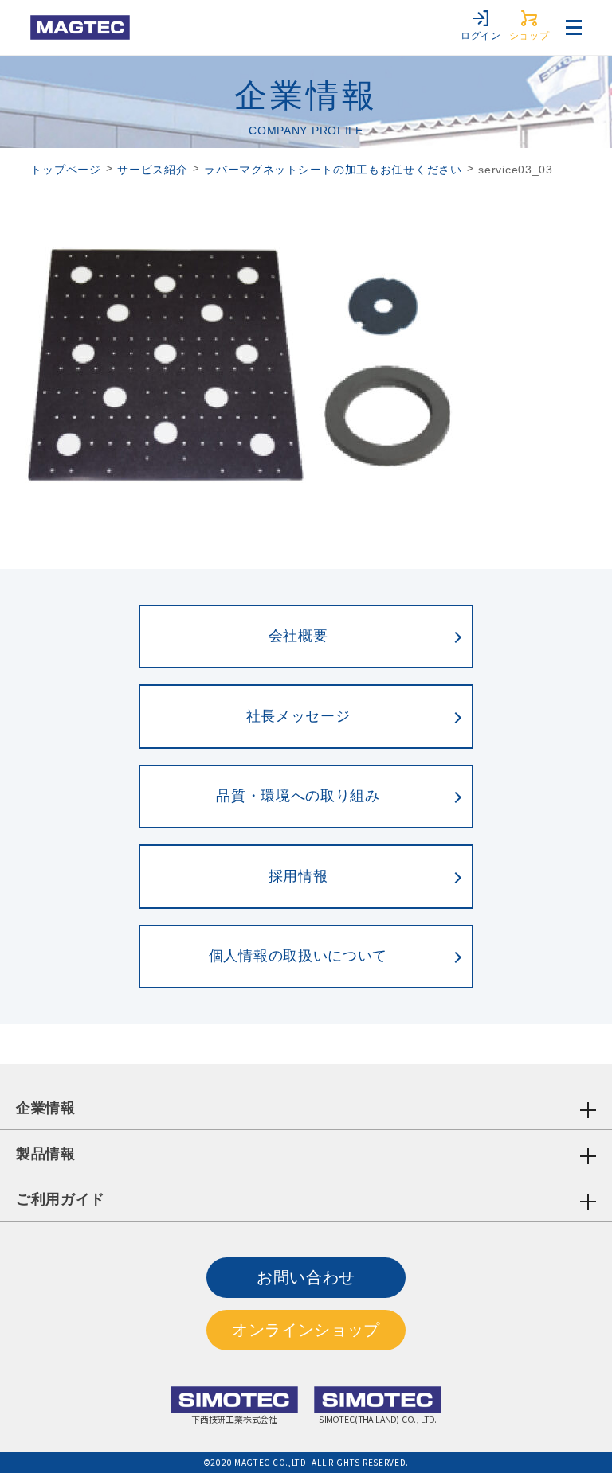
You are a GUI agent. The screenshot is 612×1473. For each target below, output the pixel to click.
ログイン (481, 35)
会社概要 (298, 636)
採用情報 (298, 876)
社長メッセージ (298, 716)
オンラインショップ (306, 1330)
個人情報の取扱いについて (298, 956)
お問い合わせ (306, 1277)
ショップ (529, 35)
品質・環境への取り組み (298, 796)
